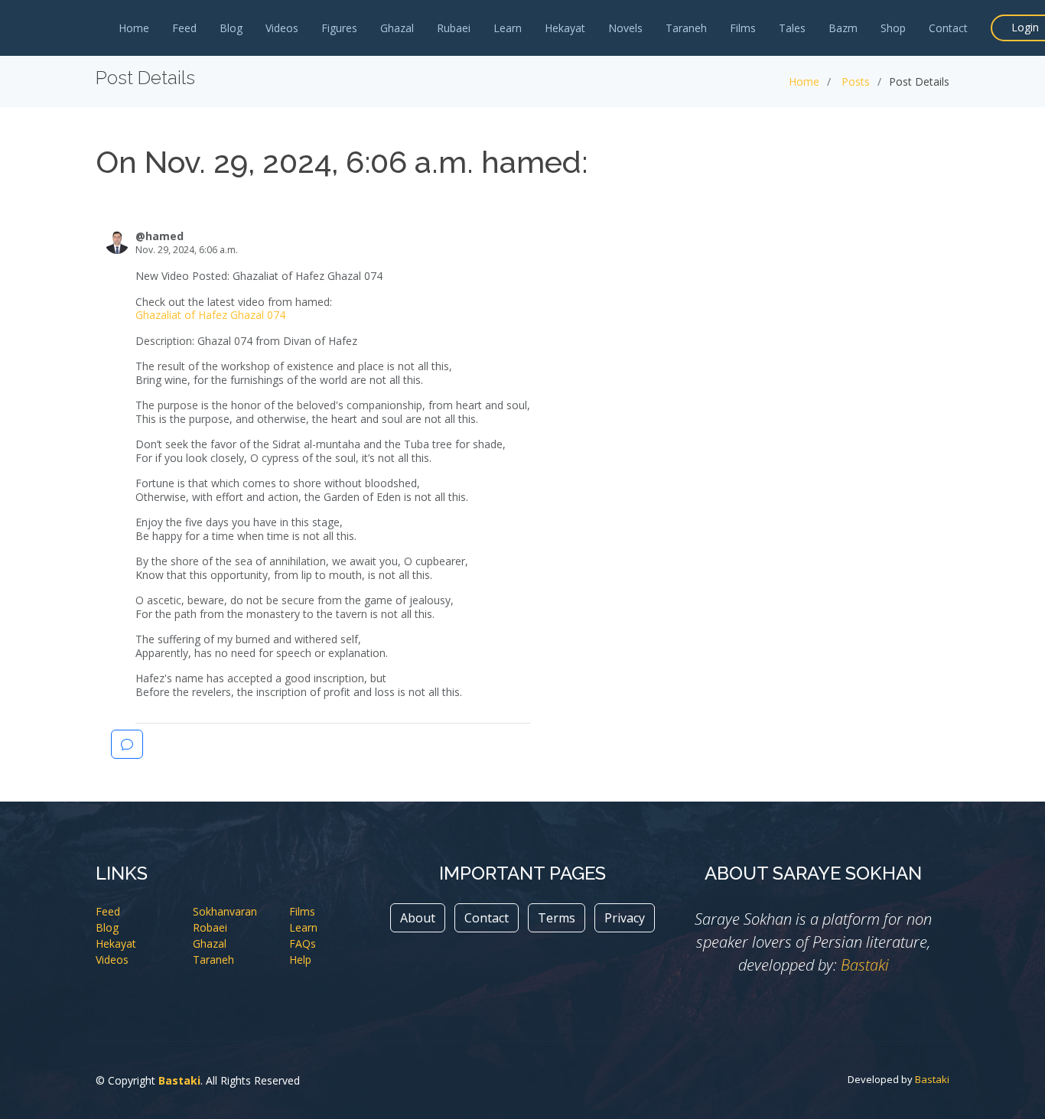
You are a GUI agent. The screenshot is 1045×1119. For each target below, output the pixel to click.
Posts (856, 81)
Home (134, 28)
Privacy (624, 917)
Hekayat (565, 28)
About (417, 917)
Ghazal (397, 28)
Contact (948, 28)
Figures (339, 28)
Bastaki (865, 965)
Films (743, 28)
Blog (231, 28)
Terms (556, 917)
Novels (625, 28)
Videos (281, 28)
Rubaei (453, 28)
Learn (507, 28)
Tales (792, 28)
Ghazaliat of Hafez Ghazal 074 (210, 314)
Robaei (210, 927)
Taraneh (686, 28)
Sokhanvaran (225, 911)
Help (300, 959)
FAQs (302, 943)
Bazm (843, 28)
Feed (184, 28)
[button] (127, 744)
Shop (893, 28)
